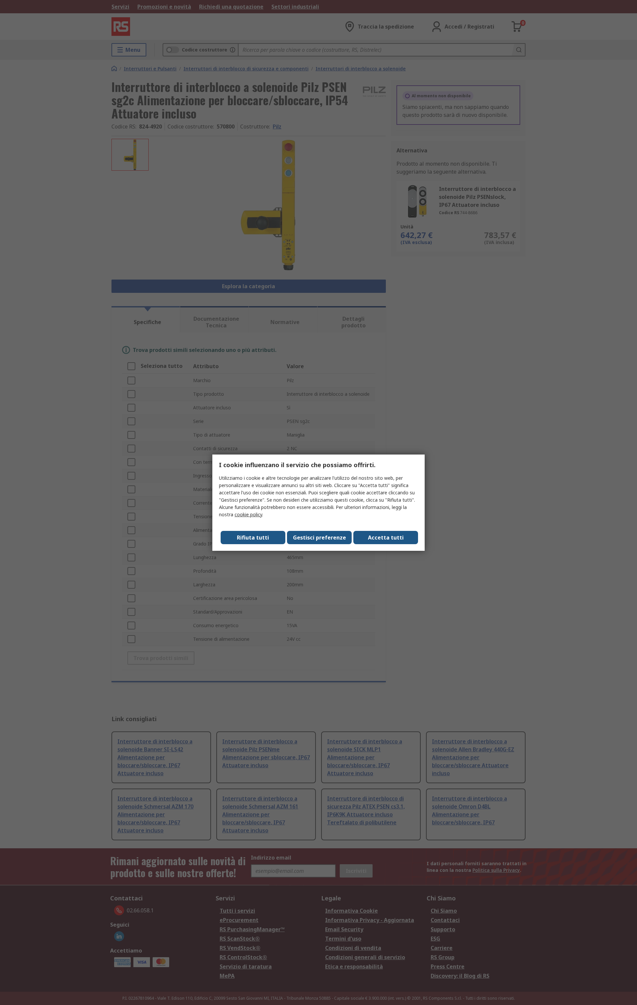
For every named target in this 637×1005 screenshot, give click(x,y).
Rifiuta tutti (253, 537)
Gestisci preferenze (319, 537)
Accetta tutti (386, 537)
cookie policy (248, 514)
